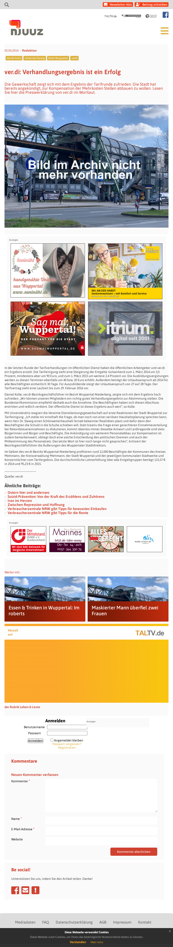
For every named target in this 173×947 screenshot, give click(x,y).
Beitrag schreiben (154, 4)
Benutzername (34, 727)
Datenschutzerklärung (74, 922)
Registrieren (67, 747)
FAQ (45, 922)
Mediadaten (25, 922)
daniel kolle (14, 58)
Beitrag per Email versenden (25, 890)
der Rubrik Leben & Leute (22, 707)
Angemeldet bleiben (68, 740)
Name (16, 819)
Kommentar (20, 781)
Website (17, 839)
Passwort (34, 733)
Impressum (122, 922)
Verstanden (78, 942)
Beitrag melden (35, 890)
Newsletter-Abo (121, 4)
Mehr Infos (97, 942)
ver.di (74, 58)
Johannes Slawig (35, 58)
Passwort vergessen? (66, 744)
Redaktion (29, 50)
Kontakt (144, 922)
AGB (102, 922)
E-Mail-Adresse (22, 829)
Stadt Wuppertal (58, 58)
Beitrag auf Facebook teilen (15, 890)
